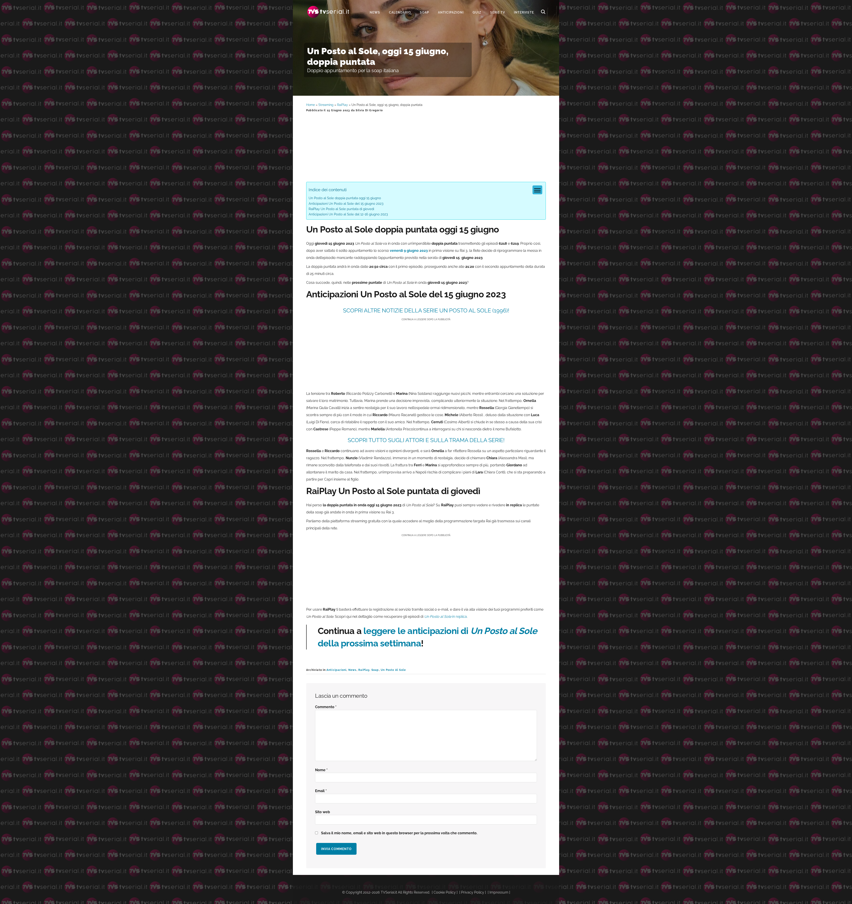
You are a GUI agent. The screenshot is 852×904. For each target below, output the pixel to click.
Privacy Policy (472, 892)
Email (321, 791)
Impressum (498, 892)
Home (310, 105)
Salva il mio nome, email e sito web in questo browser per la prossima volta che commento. (399, 833)
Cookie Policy (445, 892)
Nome (321, 770)
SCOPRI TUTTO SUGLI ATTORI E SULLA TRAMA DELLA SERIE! (426, 440)
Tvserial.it (328, 12)
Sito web (322, 812)
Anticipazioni (337, 670)
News (352, 670)
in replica (445, 616)
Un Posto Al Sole (393, 670)
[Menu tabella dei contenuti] (537, 189)
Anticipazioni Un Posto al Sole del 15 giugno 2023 (346, 204)
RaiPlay (342, 105)
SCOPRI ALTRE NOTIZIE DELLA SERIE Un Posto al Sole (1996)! (426, 310)
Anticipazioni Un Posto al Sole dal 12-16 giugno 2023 (348, 214)
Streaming (325, 105)
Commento (326, 707)
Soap (375, 670)
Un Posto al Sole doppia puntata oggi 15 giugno (345, 198)
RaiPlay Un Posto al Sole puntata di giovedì (341, 209)
